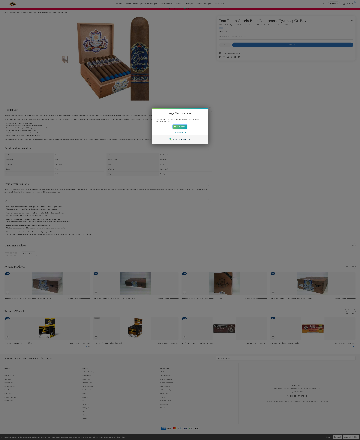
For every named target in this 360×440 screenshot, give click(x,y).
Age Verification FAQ (180, 132)
